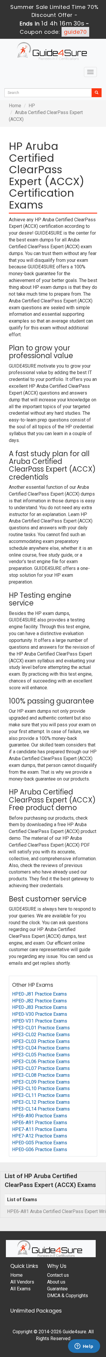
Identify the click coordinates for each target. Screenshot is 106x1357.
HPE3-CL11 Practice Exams (41, 1095)
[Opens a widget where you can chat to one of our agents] (84, 1346)
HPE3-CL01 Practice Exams (41, 1028)
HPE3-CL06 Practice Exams (41, 1061)
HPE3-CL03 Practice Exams (41, 1041)
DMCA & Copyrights (67, 1295)
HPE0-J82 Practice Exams (39, 1001)
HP (32, 105)
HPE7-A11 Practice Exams (39, 1129)
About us (56, 1282)
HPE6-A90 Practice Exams (39, 1116)
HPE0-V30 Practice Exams (39, 1014)
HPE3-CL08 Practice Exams (41, 1075)
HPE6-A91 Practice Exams (39, 1122)
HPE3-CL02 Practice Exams (41, 1034)
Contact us (58, 1275)
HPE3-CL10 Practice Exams (41, 1088)
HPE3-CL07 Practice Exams (41, 1068)
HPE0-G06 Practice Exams (39, 1149)
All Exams (20, 1289)
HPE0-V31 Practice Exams (39, 1021)
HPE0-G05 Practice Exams (39, 1142)
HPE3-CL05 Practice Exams (41, 1055)
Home (15, 105)
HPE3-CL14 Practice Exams (41, 1109)
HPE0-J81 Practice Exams (39, 994)
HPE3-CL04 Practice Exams (41, 1048)
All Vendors (22, 1282)
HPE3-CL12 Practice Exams (41, 1102)
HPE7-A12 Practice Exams (39, 1136)
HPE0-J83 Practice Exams (39, 1007)
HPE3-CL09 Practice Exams (41, 1082)
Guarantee (57, 1289)
